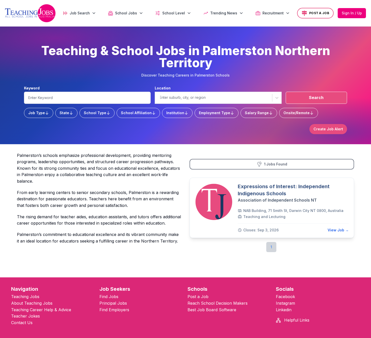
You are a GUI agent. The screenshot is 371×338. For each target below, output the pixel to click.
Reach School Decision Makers (218, 303)
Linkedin (284, 309)
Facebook (285, 296)
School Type (95, 113)
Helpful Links (296, 320)
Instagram (285, 303)
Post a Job (198, 296)
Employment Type (214, 113)
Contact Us (22, 322)
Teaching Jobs (25, 296)
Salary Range (257, 113)
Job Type (36, 113)
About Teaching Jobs (31, 303)
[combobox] (159, 97)
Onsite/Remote (296, 113)
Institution (175, 113)
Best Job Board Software (212, 309)
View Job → (338, 230)
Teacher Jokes (25, 316)
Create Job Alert (328, 129)
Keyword (32, 88)
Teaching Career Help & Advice (41, 309)
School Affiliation (136, 113)
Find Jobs (108, 296)
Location (163, 88)
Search (316, 97)
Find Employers (114, 309)
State (64, 113)
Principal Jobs (113, 303)
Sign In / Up (352, 13)
